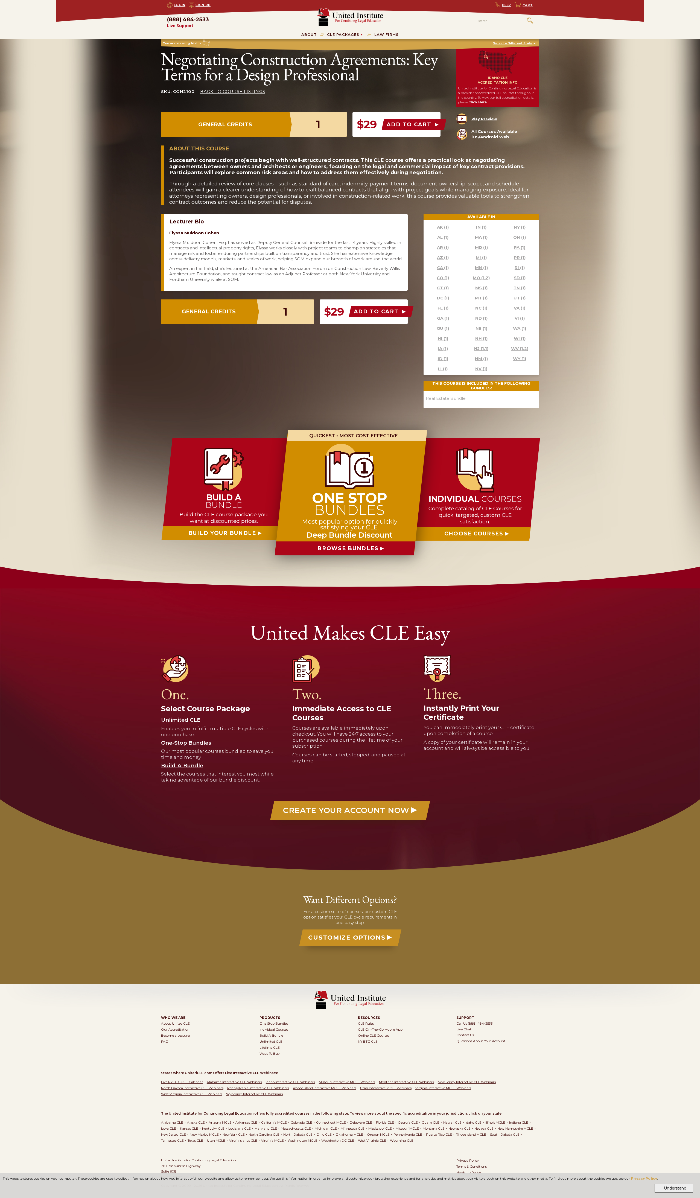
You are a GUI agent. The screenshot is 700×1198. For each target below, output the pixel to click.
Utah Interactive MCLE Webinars (386, 1088)
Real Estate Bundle (446, 398)
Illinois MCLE (495, 1122)
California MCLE (274, 1122)
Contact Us (465, 1035)
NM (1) (481, 358)
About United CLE (175, 1023)
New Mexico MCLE (204, 1134)
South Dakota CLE (505, 1134)
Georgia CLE (408, 1122)
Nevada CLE (484, 1128)
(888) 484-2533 (188, 22)
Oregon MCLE (378, 1134)
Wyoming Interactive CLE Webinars (254, 1094)
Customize (346, 937)
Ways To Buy (269, 1053)
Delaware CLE (361, 1122)
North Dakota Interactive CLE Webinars (192, 1088)
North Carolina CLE (264, 1134)
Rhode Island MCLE (471, 1134)
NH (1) (481, 338)
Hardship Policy (468, 1172)
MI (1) (481, 257)
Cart (528, 5)
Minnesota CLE (352, 1128)
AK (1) (443, 227)
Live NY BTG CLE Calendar (182, 1082)
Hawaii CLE (452, 1122)
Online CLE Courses (373, 1035)
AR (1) (443, 247)
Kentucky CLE (213, 1128)
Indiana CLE (518, 1122)
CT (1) (443, 287)
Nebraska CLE (459, 1128)
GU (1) (443, 328)
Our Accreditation (175, 1029)
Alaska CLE (196, 1122)
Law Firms (386, 34)
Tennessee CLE (172, 1140)
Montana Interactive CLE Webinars (406, 1082)
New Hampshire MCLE (515, 1128)
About (309, 34)
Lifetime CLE (269, 1047)
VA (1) (519, 308)
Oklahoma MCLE (349, 1134)
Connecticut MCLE (331, 1122)
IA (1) (443, 348)
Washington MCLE (302, 1140)
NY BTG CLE (368, 1041)
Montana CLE (434, 1128)
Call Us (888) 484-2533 (474, 1023)
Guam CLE (430, 1122)
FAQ (164, 1041)
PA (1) (519, 247)
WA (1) (519, 328)
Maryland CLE (266, 1128)
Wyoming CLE (401, 1140)
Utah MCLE (216, 1140)
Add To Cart (410, 124)
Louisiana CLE (239, 1128)
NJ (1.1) (481, 348)
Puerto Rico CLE (439, 1134)
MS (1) (481, 287)
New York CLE (234, 1134)
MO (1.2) (481, 277)
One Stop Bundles (273, 1023)
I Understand (673, 1188)
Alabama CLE (172, 1122)
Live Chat (463, 1029)
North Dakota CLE (298, 1134)
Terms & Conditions (471, 1166)
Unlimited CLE (270, 1041)
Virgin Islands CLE (243, 1140)
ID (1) (443, 358)
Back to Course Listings (232, 91)
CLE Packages (343, 34)
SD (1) (520, 277)
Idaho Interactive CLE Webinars (290, 1082)
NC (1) (481, 308)
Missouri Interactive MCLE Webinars (347, 1082)
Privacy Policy (644, 1178)
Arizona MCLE (220, 1122)
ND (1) (481, 318)
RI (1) (520, 267)
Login (179, 5)
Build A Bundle (271, 1035)
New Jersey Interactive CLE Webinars (467, 1082)
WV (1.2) (519, 348)
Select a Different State (512, 43)
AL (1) (442, 237)
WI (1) (520, 338)
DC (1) (443, 298)
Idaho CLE (473, 1122)
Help (506, 5)
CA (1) (443, 267)
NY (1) (520, 227)
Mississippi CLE (380, 1128)
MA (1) (481, 237)
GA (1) (443, 318)
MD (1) (481, 247)
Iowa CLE (168, 1128)
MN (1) (481, 267)
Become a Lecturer (176, 1035)
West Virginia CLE (372, 1140)
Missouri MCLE (407, 1128)
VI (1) (520, 318)
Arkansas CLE (246, 1122)
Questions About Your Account (480, 1041)
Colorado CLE (301, 1122)
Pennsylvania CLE (407, 1134)
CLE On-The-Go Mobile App (380, 1029)
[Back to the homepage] (350, 11)
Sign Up (203, 5)
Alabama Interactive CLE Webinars (234, 1082)
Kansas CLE (189, 1128)
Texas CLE (195, 1140)
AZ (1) (443, 257)
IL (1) (443, 368)
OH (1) (519, 237)
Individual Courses (273, 1029)
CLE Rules (366, 1023)
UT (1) (520, 298)
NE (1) (481, 328)
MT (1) (481, 298)
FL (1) (443, 308)
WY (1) (519, 358)
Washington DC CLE (337, 1140)
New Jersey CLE (173, 1134)
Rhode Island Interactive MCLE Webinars (324, 1088)
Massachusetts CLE (296, 1128)
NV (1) (481, 368)
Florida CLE (385, 1122)
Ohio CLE (324, 1134)
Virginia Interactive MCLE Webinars (443, 1088)
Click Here (477, 102)
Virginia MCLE (272, 1140)
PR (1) (520, 257)
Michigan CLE (326, 1128)
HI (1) (443, 338)
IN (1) (481, 227)
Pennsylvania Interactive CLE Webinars (258, 1088)
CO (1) (443, 277)
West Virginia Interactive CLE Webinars (191, 1094)
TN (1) (520, 287)
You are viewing (182, 43)
